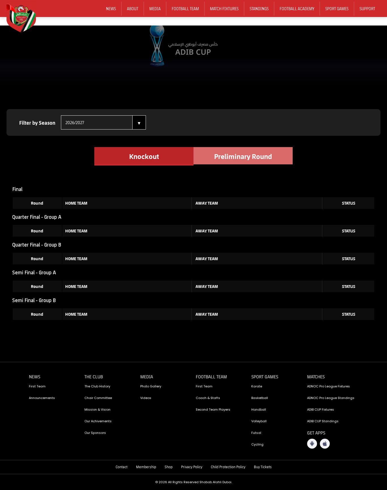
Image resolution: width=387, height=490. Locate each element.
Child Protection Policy (228, 466)
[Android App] (312, 444)
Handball (258, 409)
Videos (145, 398)
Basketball (259, 398)
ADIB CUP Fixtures (320, 409)
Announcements (42, 398)
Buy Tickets (263, 466)
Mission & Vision (97, 409)
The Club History (97, 386)
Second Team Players (213, 409)
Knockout (144, 156)
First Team (37, 386)
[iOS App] (325, 444)
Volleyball (259, 421)
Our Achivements (98, 421)
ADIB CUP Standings (323, 421)
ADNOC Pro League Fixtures (328, 386)
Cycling (257, 444)
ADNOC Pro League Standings (330, 398)
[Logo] (25, 17)
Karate (256, 386)
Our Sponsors (95, 432)
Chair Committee (98, 398)
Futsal (256, 432)
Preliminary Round (243, 156)
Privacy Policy (191, 466)
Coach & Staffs (208, 398)
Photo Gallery (150, 386)
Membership (146, 466)
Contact (121, 466)
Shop (169, 466)
